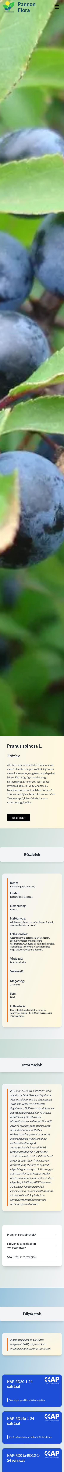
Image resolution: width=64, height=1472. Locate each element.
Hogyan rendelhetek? (21, 1234)
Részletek (18, 817)
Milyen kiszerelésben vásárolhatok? (21, 1245)
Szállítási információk (21, 1257)
